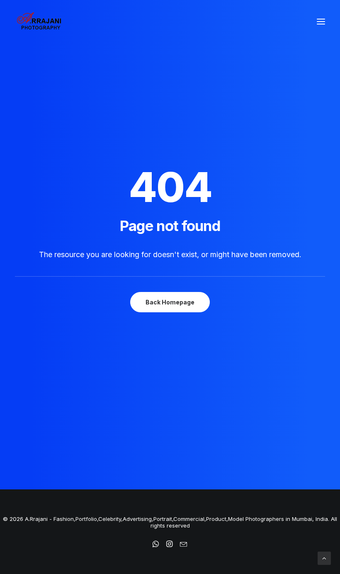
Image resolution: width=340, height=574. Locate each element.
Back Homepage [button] (170, 302)
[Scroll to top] (324, 558)
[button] (321, 21)
